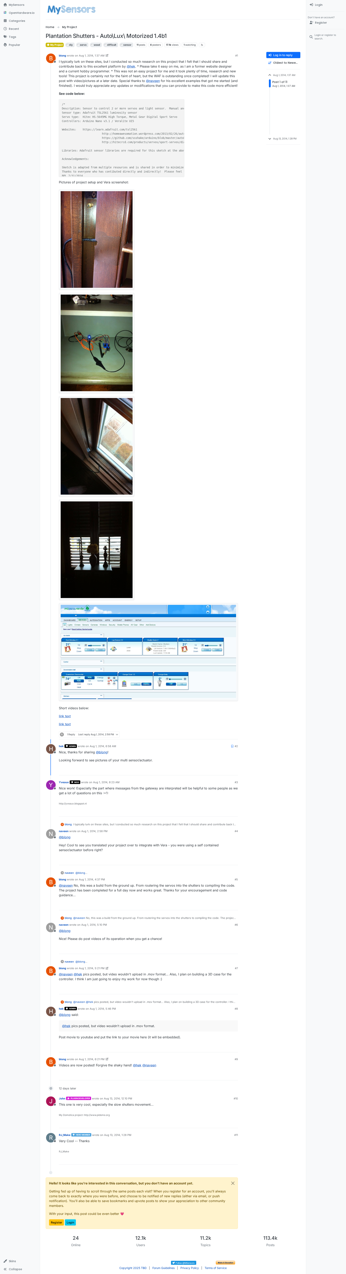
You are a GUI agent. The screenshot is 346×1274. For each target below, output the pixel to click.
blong (62, 55)
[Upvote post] (219, 734)
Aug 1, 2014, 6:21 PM (92, 1059)
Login (70, 1222)
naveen (63, 831)
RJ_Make (64, 1135)
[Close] (233, 1183)
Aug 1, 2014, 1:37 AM (92, 55)
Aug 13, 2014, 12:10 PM (118, 1098)
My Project (56, 44)
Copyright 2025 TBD (133, 1268)
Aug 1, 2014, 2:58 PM (94, 831)
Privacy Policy (189, 1268)
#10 (236, 1098)
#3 (236, 782)
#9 (236, 1059)
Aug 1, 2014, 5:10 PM (94, 924)
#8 (236, 1008)
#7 (236, 968)
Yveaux (64, 782)
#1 (236, 55)
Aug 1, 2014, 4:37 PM (92, 879)
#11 (236, 1135)
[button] (20, 1261)
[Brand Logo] (71, 9)
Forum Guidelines (163, 1268)
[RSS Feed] (202, 45)
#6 (236, 924)
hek (61, 746)
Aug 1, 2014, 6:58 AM (103, 746)
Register (56, 1222)
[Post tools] (234, 734)
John (62, 1098)
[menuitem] (326, 5)
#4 (236, 831)
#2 (236, 746)
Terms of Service (216, 1268)
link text (65, 716)
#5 (236, 879)
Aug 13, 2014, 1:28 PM (117, 1135)
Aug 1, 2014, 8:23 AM (106, 782)
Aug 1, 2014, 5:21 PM (92, 968)
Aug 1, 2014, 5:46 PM (103, 1008)
